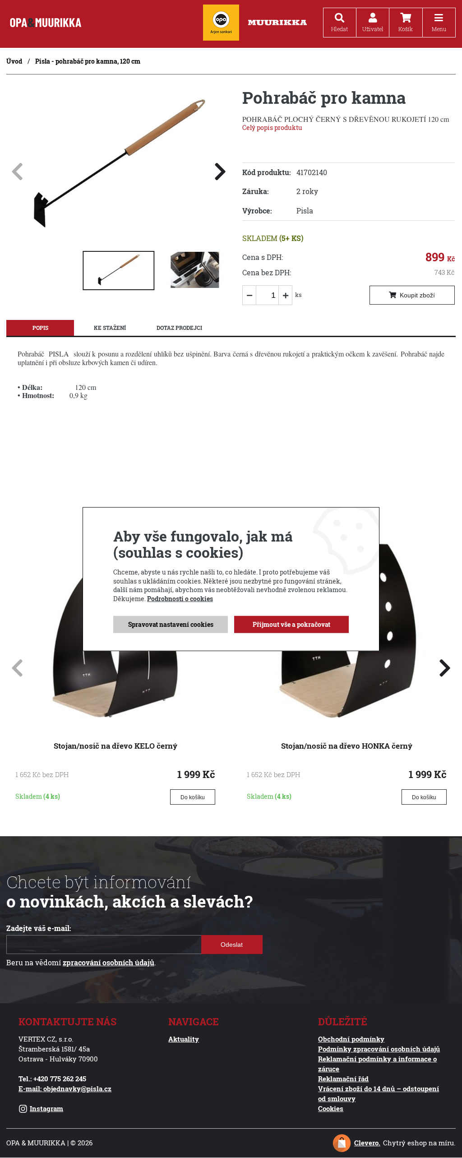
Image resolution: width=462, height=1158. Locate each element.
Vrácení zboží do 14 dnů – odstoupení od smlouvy (378, 1093)
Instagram (46, 1108)
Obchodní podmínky (351, 1039)
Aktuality (183, 1039)
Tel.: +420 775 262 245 (52, 1079)
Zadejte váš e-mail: (38, 928)
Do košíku (192, 797)
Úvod (14, 61)
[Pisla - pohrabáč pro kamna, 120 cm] (118, 235)
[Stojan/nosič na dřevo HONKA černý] (347, 715)
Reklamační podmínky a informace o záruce (377, 1064)
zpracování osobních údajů (108, 963)
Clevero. (367, 1143)
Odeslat (232, 944)
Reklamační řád (343, 1079)
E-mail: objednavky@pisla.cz (64, 1088)
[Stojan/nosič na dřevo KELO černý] (115, 715)
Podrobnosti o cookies (180, 598)
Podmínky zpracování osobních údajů (379, 1049)
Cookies (330, 1108)
